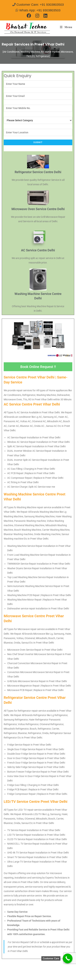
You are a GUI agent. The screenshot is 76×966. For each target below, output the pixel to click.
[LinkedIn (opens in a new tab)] (45, 15)
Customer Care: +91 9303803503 (40, 4)
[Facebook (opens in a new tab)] (30, 15)
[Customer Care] (67, 958)
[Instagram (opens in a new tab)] (37, 15)
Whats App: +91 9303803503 (39, 10)
